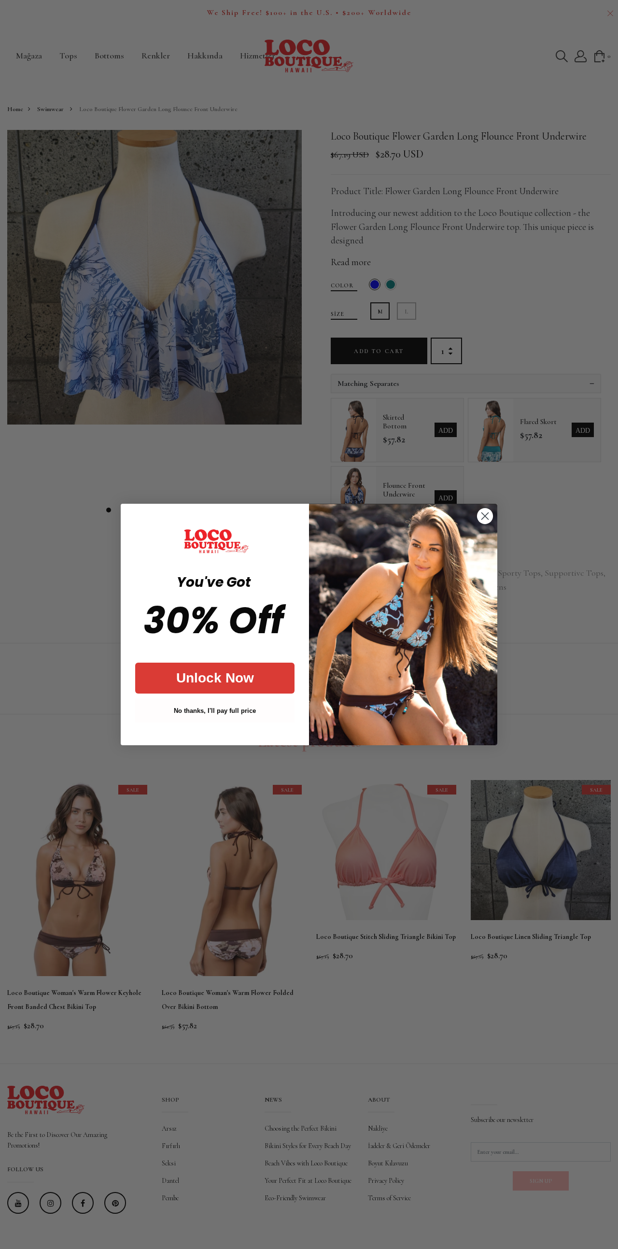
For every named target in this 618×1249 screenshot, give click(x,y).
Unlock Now (215, 677)
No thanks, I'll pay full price (215, 710)
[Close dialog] (485, 516)
